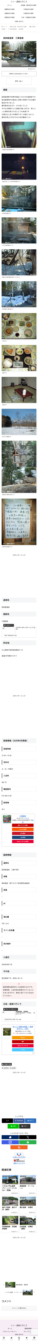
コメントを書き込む (19, 1308)
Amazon (23, 1037)
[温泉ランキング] (19, 1160)
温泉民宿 (6, 1068)
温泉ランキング (18, 1163)
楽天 (23, 1041)
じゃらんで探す (23, 829)
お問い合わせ (19, 1334)
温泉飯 (14, 1068)
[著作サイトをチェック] (10, 1137)
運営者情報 (28, 1328)
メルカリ (23, 1049)
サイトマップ (28, 1331)
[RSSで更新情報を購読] (19, 1147)
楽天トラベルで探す (23, 825)
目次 (16, 81)
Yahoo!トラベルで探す (23, 841)
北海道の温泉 (7, 1064)
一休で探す (23, 837)
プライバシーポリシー (10, 1331)
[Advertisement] (19, 576)
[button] (24, 1126)
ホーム (10, 1328)
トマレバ (26, 818)
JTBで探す (22, 833)
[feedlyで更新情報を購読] (27, 1142)
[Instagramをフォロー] (10, 1142)
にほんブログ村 (18, 1157)
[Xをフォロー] (27, 1137)
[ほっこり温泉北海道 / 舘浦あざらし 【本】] (7, 1032)
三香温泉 (23, 816)
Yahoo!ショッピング (23, 1045)
